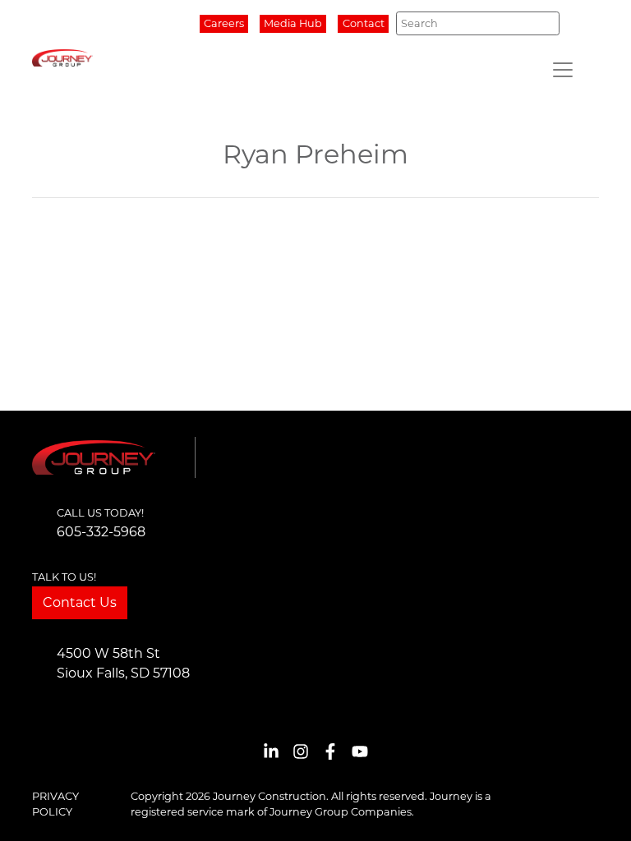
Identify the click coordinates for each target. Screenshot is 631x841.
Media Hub (293, 23)
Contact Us (80, 602)
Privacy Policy (55, 804)
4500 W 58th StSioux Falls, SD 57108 (123, 663)
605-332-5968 (101, 532)
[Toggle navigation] (563, 69)
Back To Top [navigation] (595, 808)
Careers (224, 23)
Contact (364, 23)
